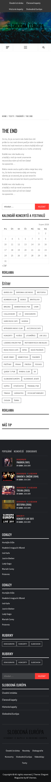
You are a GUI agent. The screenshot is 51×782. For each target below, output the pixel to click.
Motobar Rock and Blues (36, 342)
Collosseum (9, 314)
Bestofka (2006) (24, 504)
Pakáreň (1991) (23, 462)
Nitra (24, 350)
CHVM (36, 306)
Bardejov (8, 292)
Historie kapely (16, 9)
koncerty (8, 335)
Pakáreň (36, 357)
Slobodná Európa (34, 9)
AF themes (31, 777)
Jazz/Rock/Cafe (34, 328)
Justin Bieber (8, 558)
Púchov (38, 364)
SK (35, 371)
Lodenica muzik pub (12, 342)
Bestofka (41, 292)
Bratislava (35, 299)
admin (21, 465)
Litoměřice (30, 335)
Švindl (16, 400)
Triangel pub (33, 386)
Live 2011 (43, 335)
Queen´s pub (9, 371)
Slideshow (32, 473)
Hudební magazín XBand (13, 547)
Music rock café (11, 350)
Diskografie (21, 459)
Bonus (23, 299)
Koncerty (20, 516)
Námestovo (23, 357)
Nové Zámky (9, 357)
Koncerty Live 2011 (25, 518)
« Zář (4, 265)
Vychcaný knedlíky (35, 393)
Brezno (7, 306)
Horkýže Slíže (8, 542)
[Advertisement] (25, 80)
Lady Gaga (6, 563)
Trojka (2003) (23, 490)
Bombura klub (10, 299)
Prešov (28, 364)
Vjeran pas (19, 393)
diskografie (30, 314)
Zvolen (7, 400)
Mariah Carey (8, 569)
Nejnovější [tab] (19, 451)
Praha (18, 364)
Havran (25, 321)
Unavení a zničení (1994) (27, 476)
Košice (19, 335)
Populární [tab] (7, 451)
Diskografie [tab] (31, 451)
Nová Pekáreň (37, 350)
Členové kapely (33, 3)
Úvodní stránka (16, 3)
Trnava (7, 393)
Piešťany (7, 364)
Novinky (26, 750)
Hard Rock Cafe (11, 321)
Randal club (24, 371)
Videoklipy (39, 756)
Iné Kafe (6, 553)
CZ (20, 314)
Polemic (6, 574)
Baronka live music (24, 292)
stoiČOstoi (18, 386)
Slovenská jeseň (31, 378)
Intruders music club (13, 328)
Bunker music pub (22, 306)
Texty (24, 762)
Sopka (7, 386)
